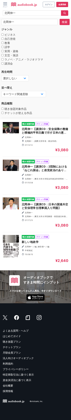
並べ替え (6, 87)
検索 (64, 22)
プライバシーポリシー (16, 369)
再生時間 (6, 71)
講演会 (8, 63)
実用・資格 (11, 51)
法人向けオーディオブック (18, 358)
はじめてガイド (12, 336)
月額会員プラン (12, 352)
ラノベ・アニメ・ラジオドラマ (23, 59)
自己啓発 (10, 39)
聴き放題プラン (12, 341)
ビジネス (10, 34)
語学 (7, 47)
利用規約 (8, 363)
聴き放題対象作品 (15, 109)
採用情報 (8, 391)
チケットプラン (12, 347)
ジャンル (6, 29)
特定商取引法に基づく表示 (18, 374)
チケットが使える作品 (18, 113)
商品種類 (6, 103)
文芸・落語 (11, 55)
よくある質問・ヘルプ (16, 330)
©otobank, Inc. (36, 401)
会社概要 (8, 385)
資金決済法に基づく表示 (17, 380)
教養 (7, 43)
